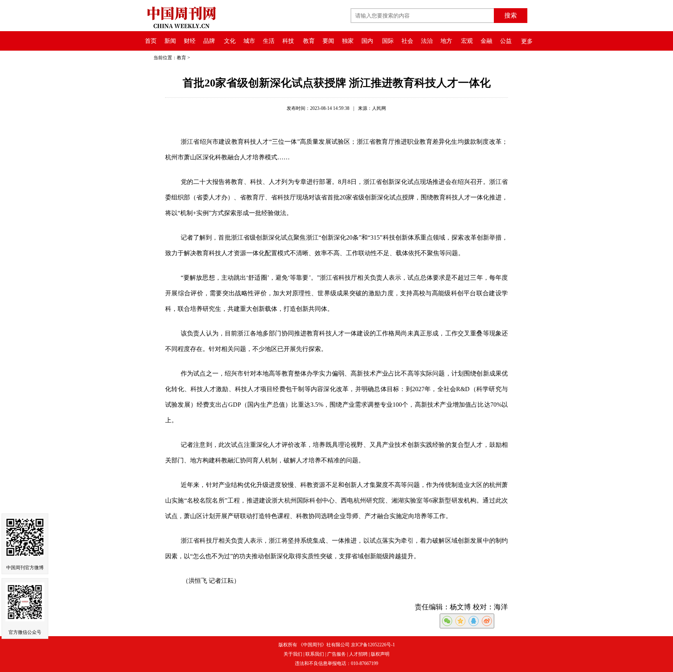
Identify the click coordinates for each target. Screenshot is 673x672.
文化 (230, 41)
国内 (367, 41)
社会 (407, 41)
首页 (151, 41)
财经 (190, 41)
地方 (446, 41)
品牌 (209, 41)
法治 (427, 41)
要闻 (328, 41)
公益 (506, 41)
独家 (348, 41)
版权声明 (380, 654)
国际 (388, 41)
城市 (249, 41)
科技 (288, 41)
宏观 (467, 41)
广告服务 (336, 654)
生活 (269, 41)
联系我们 (314, 654)
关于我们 (293, 654)
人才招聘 (358, 654)
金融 (486, 41)
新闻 (170, 41)
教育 (309, 41)
